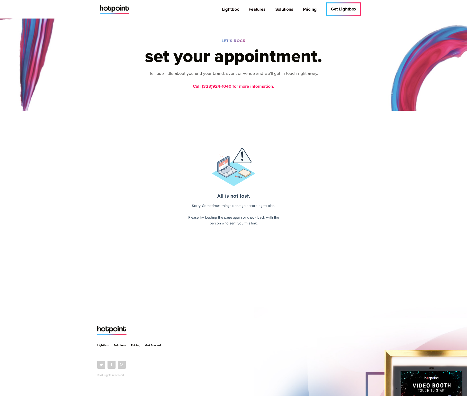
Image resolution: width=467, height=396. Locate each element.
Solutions (120, 345)
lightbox (103, 345)
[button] (343, 9)
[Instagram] (122, 365)
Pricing (135, 345)
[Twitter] (101, 365)
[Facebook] (112, 365)
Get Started (153, 345)
